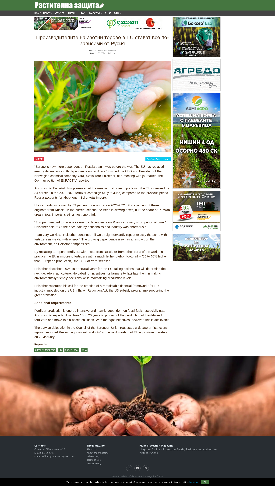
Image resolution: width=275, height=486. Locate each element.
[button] (117, 13)
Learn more (194, 482)
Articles (59, 13)
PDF (40, 159)
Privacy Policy (94, 463)
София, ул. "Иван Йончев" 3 (49, 449)
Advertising (93, 456)
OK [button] (205, 482)
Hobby (46, 13)
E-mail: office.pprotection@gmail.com (54, 456)
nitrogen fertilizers (45, 350)
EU (60, 350)
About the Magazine (98, 452)
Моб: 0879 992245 (44, 452)
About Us (92, 449)
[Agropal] (196, 247)
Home (37, 13)
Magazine (94, 13)
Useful (72, 13)
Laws (82, 13)
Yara (84, 350)
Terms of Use (94, 459)
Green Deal (71, 350)
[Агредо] (196, 75)
